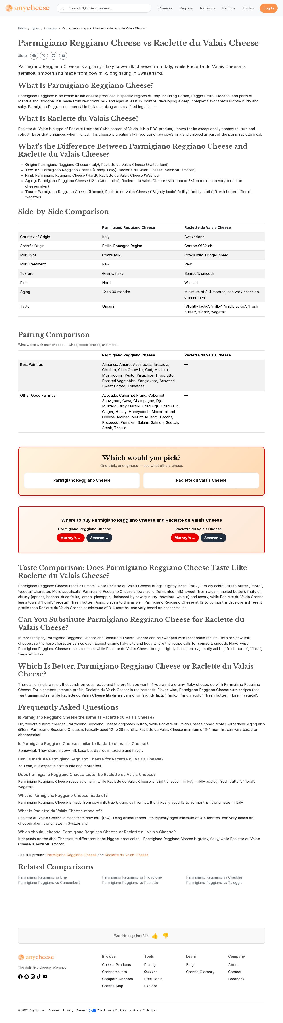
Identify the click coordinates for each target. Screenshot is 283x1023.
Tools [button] (247, 8)
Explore (150, 986)
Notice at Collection (143, 1010)
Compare (50, 28)
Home (22, 28)
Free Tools (153, 979)
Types (35, 28)
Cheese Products (116, 964)
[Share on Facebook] (34, 56)
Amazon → (99, 538)
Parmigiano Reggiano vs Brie (42, 877)
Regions (186, 8)
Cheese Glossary (200, 972)
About (233, 964)
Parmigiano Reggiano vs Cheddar (214, 877)
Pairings (228, 8)
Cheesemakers (114, 972)
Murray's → (70, 538)
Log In (269, 8)
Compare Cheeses (117, 979)
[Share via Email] (63, 56)
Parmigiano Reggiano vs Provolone (132, 877)
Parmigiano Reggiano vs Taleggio (214, 882)
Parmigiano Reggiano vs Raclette (130, 882)
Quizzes (150, 972)
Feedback (236, 979)
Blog (190, 964)
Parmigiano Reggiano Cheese (128, 227)
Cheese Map (112, 986)
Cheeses (165, 8)
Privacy (68, 1010)
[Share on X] (44, 56)
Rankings (207, 8)
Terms (81, 1010)
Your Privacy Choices (111, 1010)
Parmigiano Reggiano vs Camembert (49, 882)
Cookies (53, 1010)
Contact (234, 972)
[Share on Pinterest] (53, 56)
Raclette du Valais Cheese (207, 227)
